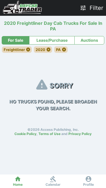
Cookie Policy (25, 134)
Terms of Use (49, 134)
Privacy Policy (80, 134)
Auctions (89, 40)
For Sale (15, 40)
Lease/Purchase (52, 40)
